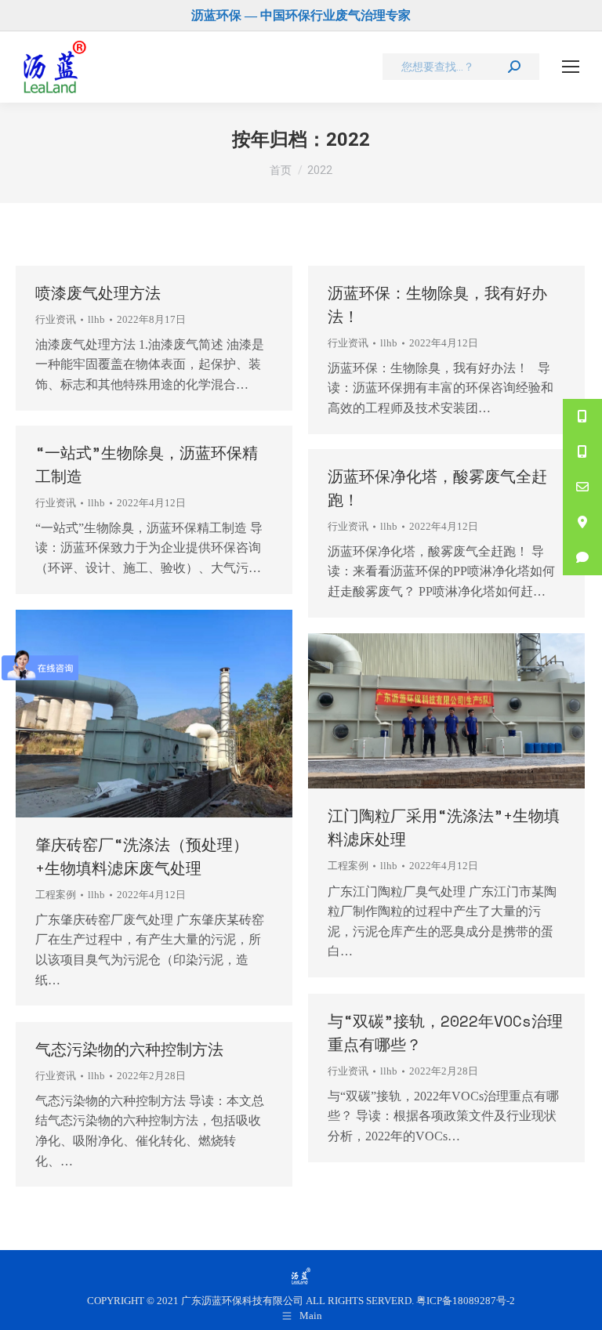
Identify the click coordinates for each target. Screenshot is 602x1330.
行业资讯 (55, 319)
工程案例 (55, 895)
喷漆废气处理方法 (98, 292)
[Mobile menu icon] (570, 66)
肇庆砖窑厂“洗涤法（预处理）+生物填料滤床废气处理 (141, 856)
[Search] (514, 66)
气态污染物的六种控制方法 (129, 1049)
